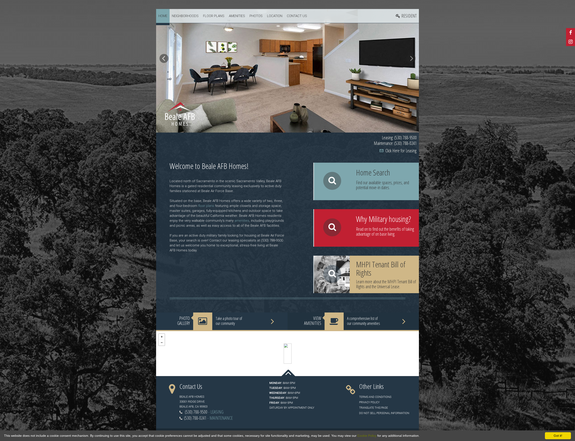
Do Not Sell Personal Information (384, 413)
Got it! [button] (558, 435)
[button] (163, 58)
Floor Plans (213, 16)
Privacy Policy (369, 402)
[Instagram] (570, 41)
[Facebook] (570, 32)
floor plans (206, 206)
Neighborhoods (185, 16)
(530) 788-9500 (196, 412)
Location (274, 16)
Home (162, 16)
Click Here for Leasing (400, 151)
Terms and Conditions (375, 397)
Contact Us (297, 16)
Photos (256, 16)
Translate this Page (373, 407)
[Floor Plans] (366, 181)
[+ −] (287, 353)
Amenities (237, 16)
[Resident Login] (406, 16)
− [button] (162, 343)
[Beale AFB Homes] (288, 353)
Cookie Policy (366, 435)
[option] (287, 71)
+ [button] (162, 337)
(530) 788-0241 (195, 418)
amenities (241, 221)
